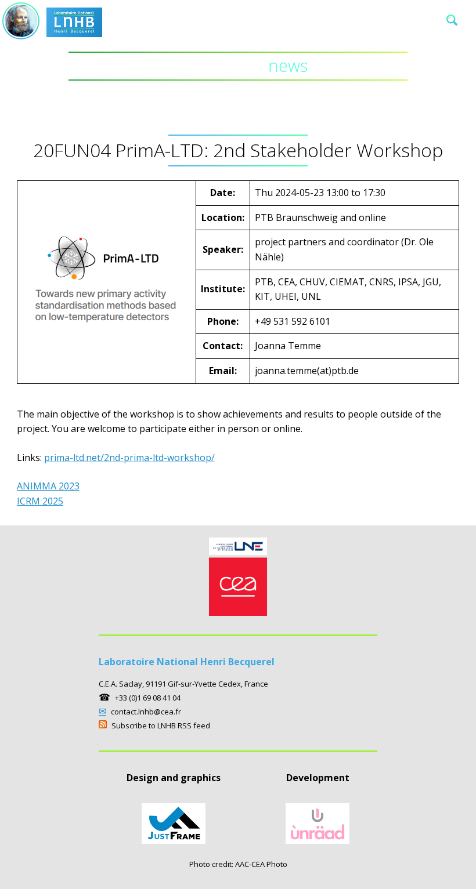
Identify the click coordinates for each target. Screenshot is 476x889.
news (238, 65)
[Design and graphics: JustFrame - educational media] (173, 840)
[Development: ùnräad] (317, 840)
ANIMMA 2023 (48, 486)
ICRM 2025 (40, 501)
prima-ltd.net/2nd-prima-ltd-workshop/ (129, 457)
